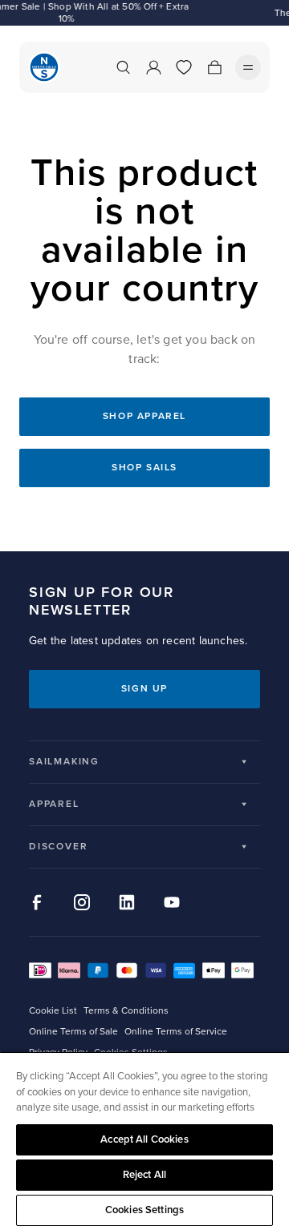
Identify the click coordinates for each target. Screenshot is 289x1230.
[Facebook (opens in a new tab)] (37, 902)
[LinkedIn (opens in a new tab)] (127, 902)
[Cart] (214, 67)
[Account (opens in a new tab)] (153, 67)
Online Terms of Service (175, 1032)
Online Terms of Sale (73, 1032)
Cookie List (53, 1011)
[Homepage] (44, 67)
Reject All (144, 1174)
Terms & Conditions (126, 1011)
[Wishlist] (183, 67)
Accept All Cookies (144, 1139)
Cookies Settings (144, 1210)
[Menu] (248, 67)
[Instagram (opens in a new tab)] (82, 902)
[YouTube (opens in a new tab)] (172, 902)
